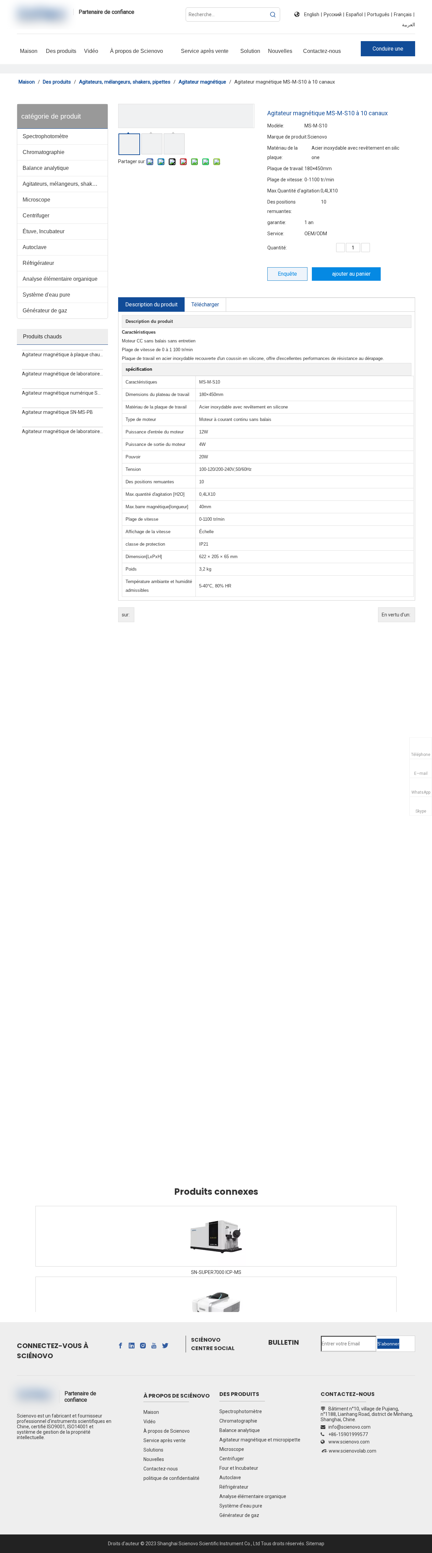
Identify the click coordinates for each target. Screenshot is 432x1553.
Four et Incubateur (238, 1468)
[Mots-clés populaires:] (273, 14)
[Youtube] (154, 1346)
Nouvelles (153, 1459)
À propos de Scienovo (166, 1431)
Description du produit (151, 304)
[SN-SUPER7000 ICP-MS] (216, 1236)
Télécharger (205, 304)
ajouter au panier (351, 274)
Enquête (287, 274)
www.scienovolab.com (352, 1451)
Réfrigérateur (38, 263)
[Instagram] (143, 1346)
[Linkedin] (132, 1346)
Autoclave (35, 247)
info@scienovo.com (346, 1427)
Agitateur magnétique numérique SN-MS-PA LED (62, 393)
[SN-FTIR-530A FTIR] (216, 1307)
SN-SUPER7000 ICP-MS (216, 1272)
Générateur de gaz (45, 310)
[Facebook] (120, 1346)
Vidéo (149, 1421)
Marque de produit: (287, 137)
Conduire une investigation (388, 50)
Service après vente (164, 1440)
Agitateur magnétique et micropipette (259, 1439)
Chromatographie (43, 152)
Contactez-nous (160, 1468)
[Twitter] (165, 1346)
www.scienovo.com (349, 1441)
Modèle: (275, 125)
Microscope (36, 200)
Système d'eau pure (46, 295)
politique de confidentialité (171, 1478)
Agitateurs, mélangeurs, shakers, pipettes (65, 184)
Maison (151, 1412)
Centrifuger (36, 215)
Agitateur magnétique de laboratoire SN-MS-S (62, 431)
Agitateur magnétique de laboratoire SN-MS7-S (62, 373)
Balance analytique (46, 168)
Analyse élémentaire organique (60, 279)
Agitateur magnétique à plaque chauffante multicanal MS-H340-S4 (62, 354)
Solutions (153, 1450)
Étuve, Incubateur (43, 231)
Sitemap (315, 1543)
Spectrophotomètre (45, 136)
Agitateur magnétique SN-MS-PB (57, 412)
